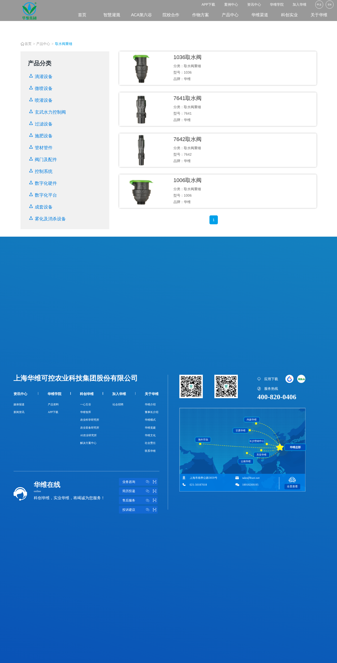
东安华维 (261, 454)
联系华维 (150, 450)
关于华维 (319, 15)
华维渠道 (259, 15)
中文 (319, 4)
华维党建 (150, 427)
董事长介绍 (151, 412)
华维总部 (295, 447)
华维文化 (150, 435)
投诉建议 (128, 510)
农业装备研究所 (89, 427)
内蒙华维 (252, 419)
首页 (82, 15)
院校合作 (171, 15)
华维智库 (85, 412)
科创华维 (87, 394)
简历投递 (128, 491)
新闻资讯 (19, 412)
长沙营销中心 (256, 441)
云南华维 (246, 461)
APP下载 (208, 4)
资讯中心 (254, 4)
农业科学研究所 (89, 419)
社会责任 (150, 442)
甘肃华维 (240, 430)
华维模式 (150, 419)
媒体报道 (19, 404)
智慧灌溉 (111, 15)
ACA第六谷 (141, 15)
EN (329, 4)
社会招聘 (117, 404)
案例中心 (231, 4)
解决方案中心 (88, 442)
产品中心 (230, 15)
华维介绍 (150, 404)
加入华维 (299, 4)
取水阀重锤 (63, 44)
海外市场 (203, 439)
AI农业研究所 (88, 435)
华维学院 (277, 4)
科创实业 (289, 15)
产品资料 (53, 404)
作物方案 (200, 15)
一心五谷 (85, 404)
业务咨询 (128, 482)
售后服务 (128, 500)
